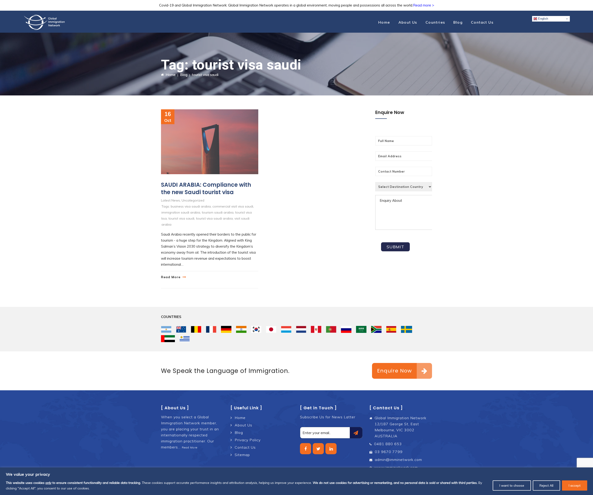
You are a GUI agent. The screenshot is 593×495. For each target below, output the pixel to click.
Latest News (170, 200)
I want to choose (511, 485)
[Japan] (271, 329)
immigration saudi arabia (180, 212)
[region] (296, 481)
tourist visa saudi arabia (214, 218)
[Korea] (256, 329)
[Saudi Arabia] (361, 329)
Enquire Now (394, 370)
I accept (574, 485)
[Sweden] (406, 329)
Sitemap (242, 454)
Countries (435, 22)
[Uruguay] (185, 338)
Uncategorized (193, 200)
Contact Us (482, 22)
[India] (241, 329)
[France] (211, 329)
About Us (407, 22)
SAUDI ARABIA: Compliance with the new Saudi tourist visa (206, 188)
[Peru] (316, 329)
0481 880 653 (388, 443)
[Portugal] (331, 329)
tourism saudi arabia (217, 212)
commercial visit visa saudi (232, 206)
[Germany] (226, 329)
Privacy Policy (248, 440)
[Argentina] (166, 329)
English (542, 18)
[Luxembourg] (286, 329)
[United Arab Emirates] (168, 338)
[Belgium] (196, 329)
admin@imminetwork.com (398, 459)
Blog (458, 22)
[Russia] (346, 329)
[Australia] (181, 329)
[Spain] (391, 329)
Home (384, 22)
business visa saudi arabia (191, 206)
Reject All (546, 485)
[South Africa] (376, 329)
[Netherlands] (301, 329)
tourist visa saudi (181, 218)
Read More (170, 277)
